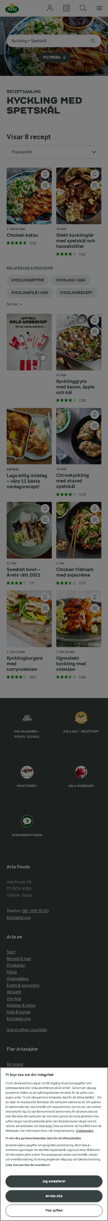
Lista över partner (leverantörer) (28, 1165)
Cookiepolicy (85, 1131)
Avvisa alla (54, 1196)
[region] (54, 1144)
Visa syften (54, 1210)
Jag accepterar (54, 1181)
